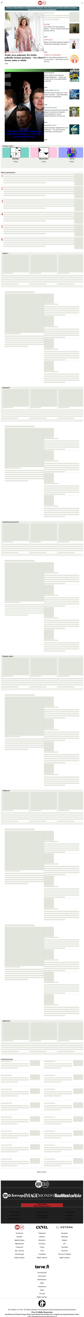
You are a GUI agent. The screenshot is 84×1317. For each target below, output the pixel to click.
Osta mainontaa (42, 1212)
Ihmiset (42, 1237)
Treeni (42, 1247)
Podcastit (19, 1247)
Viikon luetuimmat (8, 172)
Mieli (42, 1283)
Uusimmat (19, 1233)
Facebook (69, 1215)
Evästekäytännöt (57, 1310)
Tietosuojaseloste (44, 1310)
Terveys (42, 1294)
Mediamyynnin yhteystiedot (42, 1216)
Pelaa (16, 162)
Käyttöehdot (32, 1310)
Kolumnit (5, 388)
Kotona (44, 1314)
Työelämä (42, 1254)
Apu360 (19, 1237)
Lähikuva (5, 791)
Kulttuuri (42, 1244)
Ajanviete (6, 1021)
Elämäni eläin (7, 656)
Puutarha (64, 1247)
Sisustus (64, 1251)
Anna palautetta (14, 1219)
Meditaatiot (42, 1280)
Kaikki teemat (19, 1258)
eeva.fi (13, 1314)
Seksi (42, 1290)
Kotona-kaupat (62, 1314)
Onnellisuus (42, 1287)
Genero (39, 1314)
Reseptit (64, 1233)
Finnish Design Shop (23, 1314)
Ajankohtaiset (19, 1240)
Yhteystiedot (14, 1215)
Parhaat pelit (7, 146)
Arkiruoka (64, 1237)
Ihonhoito (42, 1240)
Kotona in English (64, 1254)
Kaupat (64, 1240)
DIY (64, 1244)
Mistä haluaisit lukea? (42, 1206)
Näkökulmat (19, 1244)
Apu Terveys (19, 1251)
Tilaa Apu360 (42, 1204)
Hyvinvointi (42, 1276)
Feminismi (42, 1233)
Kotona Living (52, 1314)
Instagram (69, 1219)
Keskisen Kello (73, 1314)
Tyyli (42, 1251)
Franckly (33, 1314)
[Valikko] (2, 3)
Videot (5, 253)
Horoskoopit (19, 1254)
